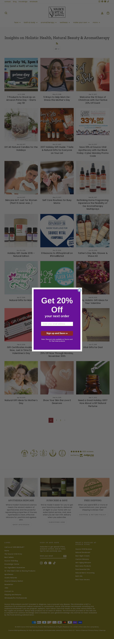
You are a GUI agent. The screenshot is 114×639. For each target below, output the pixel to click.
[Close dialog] (79, 290)
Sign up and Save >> (57, 333)
